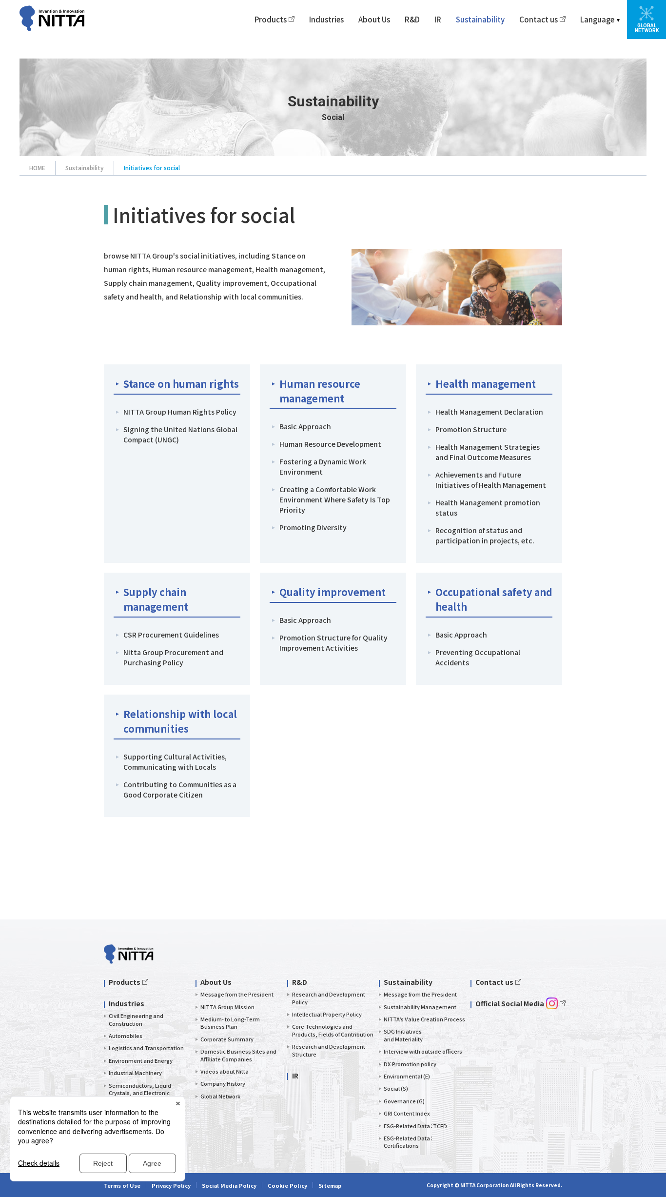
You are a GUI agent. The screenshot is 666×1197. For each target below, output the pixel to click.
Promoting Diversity (313, 527)
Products (271, 19)
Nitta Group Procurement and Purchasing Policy (173, 657)
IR (437, 19)
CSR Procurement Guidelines (171, 634)
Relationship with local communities (180, 721)
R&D (412, 19)
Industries (326, 19)
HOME (37, 167)
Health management (485, 384)
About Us (374, 19)
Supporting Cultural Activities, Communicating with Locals (175, 762)
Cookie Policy (287, 1185)
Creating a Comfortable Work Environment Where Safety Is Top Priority (334, 499)
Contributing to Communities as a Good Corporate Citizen (179, 789)
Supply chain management (155, 599)
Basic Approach (305, 426)
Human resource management (319, 391)
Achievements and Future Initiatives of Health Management (490, 480)
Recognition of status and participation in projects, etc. (484, 535)
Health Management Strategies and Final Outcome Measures (487, 452)
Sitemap (329, 1185)
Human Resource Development (330, 444)
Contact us (538, 19)
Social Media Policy (229, 1185)
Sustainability (480, 19)
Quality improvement (332, 592)
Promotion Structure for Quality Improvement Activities (333, 643)
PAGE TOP (637, 920)
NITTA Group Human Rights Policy (179, 412)
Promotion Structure (471, 429)
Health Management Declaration (489, 412)
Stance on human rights (181, 384)
